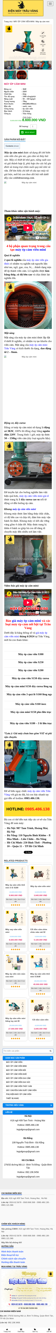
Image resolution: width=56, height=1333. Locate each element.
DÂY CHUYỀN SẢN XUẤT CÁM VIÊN (21, 1090)
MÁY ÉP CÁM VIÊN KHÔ (16, 1074)
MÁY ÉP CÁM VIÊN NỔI (16, 1070)
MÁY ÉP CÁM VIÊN (14, 1062)
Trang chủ (8, 22)
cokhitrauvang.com (23, 177)
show (16, 146)
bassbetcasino (7, 1212)
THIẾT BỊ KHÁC (12, 1098)
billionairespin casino (10, 1220)
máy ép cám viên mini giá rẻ (34, 495)
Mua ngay (29, 132)
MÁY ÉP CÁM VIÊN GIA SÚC (18, 1082)
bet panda (5, 1217)
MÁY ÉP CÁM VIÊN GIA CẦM (18, 1078)
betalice (4, 1214)
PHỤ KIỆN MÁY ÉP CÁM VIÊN (18, 1094)
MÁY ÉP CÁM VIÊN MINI (24, 22)
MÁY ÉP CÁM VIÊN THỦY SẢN (19, 1086)
